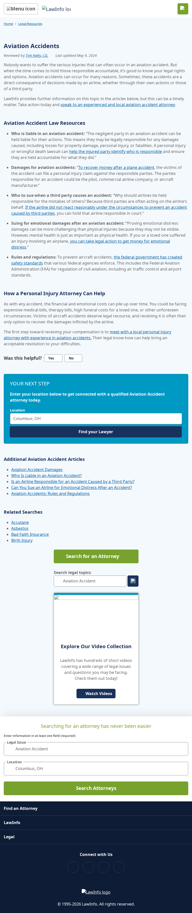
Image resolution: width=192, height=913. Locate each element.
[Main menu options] (21, 8)
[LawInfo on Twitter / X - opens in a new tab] (88, 867)
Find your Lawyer (95, 431)
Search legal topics (72, 572)
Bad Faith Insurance (30, 534)
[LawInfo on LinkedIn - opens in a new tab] (118, 867)
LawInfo (12, 822)
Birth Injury (21, 540)
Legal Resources (30, 23)
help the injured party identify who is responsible (115, 151)
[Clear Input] (177, 418)
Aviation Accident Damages (37, 469)
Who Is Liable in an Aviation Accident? (46, 475)
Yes (51, 358)
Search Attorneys (96, 788)
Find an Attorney (21, 808)
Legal (9, 837)
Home (8, 23)
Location (17, 410)
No (71, 358)
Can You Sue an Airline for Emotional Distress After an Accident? (71, 487)
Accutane (20, 522)
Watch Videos (99, 693)
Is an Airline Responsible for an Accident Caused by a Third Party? (72, 481)
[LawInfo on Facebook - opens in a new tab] (73, 867)
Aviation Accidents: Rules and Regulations (50, 493)
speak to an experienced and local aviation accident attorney (117, 104)
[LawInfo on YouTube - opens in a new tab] (103, 867)
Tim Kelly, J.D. (37, 55)
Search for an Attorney (92, 556)
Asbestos (19, 528)
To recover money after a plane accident (116, 167)
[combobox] (96, 418)
